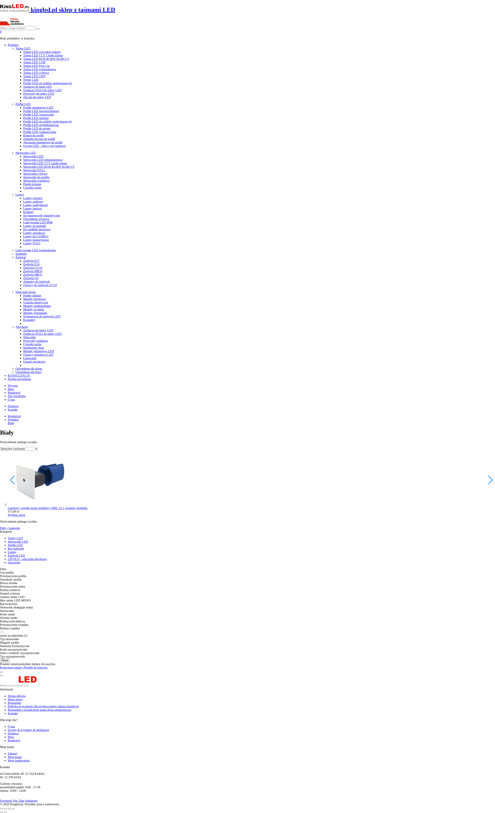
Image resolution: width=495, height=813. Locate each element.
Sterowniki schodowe (36, 180)
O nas (11, 399)
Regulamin (14, 703)
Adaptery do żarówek (36, 281)
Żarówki (20, 257)
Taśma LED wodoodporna (39, 69)
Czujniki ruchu (32, 187)
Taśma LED (22, 48)
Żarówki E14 (31, 264)
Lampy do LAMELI (35, 236)
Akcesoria (21, 326)
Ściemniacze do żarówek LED (42, 316)
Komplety (29, 320)
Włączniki (29, 337)
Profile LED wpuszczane (38, 114)
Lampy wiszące (32, 198)
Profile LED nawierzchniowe (41, 111)
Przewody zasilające (35, 340)
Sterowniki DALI (34, 170)
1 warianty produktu (75, 508)
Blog (11, 389)
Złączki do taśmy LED (37, 97)
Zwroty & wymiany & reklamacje (28, 730)
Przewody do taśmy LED (38, 93)
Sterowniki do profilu (36, 177)
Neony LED (30, 79)
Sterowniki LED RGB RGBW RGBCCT (49, 166)
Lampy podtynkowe (35, 205)
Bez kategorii (16, 548)
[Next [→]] (5, 812)
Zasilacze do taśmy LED (38, 330)
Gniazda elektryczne (35, 302)
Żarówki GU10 (32, 267)
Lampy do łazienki (34, 226)
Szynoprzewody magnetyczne (41, 215)
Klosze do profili (33, 135)
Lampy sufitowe (33, 201)
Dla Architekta (17, 396)
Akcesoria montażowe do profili (42, 142)
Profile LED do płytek (36, 128)
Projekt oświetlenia (19, 379)
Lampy (19, 194)
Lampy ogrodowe (34, 233)
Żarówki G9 (30, 278)
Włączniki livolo (25, 292)
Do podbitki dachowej (36, 229)
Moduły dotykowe (34, 299)
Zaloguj (12, 753)
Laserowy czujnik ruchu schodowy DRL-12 (35, 508)
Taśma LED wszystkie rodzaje (42, 52)
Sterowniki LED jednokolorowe (43, 159)
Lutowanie (29, 358)
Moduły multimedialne (37, 306)
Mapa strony (15, 699)
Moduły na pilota (33, 309)
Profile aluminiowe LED (38, 107)
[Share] (5, 808)
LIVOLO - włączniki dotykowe (27, 559)
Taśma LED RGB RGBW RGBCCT (46, 59)
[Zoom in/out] (13, 808)
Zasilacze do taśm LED (37, 86)
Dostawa (13, 406)
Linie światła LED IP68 (37, 222)
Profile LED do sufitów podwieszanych (47, 83)
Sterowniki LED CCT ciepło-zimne (45, 163)
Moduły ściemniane (35, 313)
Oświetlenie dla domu (28, 368)
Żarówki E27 (31, 260)
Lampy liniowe (32, 208)
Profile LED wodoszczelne (39, 132)
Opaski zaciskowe (34, 361)
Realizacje (14, 392)
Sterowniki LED (25, 152)
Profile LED (23, 104)
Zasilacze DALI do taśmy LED (42, 90)
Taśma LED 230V (34, 76)
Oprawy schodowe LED (38, 354)
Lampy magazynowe (36, 239)
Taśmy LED (15, 538)
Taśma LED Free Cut (36, 65)
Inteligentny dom (33, 347)
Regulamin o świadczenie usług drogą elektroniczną (39, 709)
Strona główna (17, 696)
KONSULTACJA (19, 375)
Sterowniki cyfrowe (35, 173)
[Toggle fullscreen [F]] (9, 808)
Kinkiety (28, 212)
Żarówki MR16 (32, 271)
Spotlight (20, 253)
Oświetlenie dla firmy (28, 372)
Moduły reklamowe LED (38, 351)
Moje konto (15, 757)
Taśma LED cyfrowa (36, 72)
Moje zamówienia (19, 760)
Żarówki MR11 (32, 274)
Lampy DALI (31, 243)
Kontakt (13, 409)
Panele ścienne (32, 184)
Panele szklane (32, 295)
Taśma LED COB (34, 62)
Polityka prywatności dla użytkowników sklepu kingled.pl (43, 706)
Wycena (13, 385)
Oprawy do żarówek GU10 (40, 285)
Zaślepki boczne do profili (39, 139)
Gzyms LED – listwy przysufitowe (44, 146)
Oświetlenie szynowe (36, 219)
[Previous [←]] (1, 812)
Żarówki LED (16, 555)
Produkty (13, 45)
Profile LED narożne (36, 118)
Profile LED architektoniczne (41, 125)
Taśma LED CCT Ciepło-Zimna (43, 55)
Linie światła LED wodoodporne (35, 250)
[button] (490, 480)
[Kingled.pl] (22, 686)
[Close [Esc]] (1, 808)
